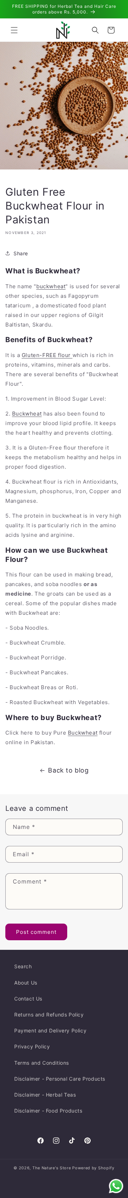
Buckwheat (27, 413)
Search (23, 966)
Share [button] (21, 253)
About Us (25, 983)
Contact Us (28, 999)
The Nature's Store (51, 1167)
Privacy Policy (32, 1046)
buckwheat (50, 286)
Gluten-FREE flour (47, 355)
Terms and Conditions (41, 1063)
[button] (14, 30)
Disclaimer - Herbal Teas (45, 1095)
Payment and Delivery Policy (50, 1030)
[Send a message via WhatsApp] (116, 1186)
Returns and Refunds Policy (49, 1015)
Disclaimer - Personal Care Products (59, 1079)
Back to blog (68, 770)
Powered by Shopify (93, 1167)
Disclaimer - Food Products (48, 1111)
